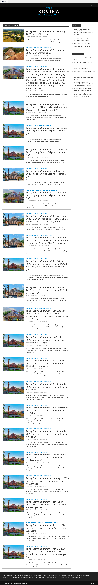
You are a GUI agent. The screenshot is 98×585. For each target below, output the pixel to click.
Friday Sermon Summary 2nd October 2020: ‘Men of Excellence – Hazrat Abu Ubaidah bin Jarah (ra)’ (45, 363)
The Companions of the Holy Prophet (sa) (39, 29)
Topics (10, 20)
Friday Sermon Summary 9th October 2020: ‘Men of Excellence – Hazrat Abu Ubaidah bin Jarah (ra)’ (45, 340)
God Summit (39, 20)
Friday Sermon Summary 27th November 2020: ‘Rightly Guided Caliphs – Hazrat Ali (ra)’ (46, 195)
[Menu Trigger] (1, 1)
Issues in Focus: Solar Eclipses (82, 43)
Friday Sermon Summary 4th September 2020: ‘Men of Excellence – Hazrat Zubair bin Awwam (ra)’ (46, 457)
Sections (58, 20)
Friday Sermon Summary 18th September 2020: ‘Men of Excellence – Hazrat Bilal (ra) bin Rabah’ (47, 410)
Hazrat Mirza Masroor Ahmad (23, 20)
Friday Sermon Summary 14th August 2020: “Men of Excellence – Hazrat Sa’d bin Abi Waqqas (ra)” (47, 504)
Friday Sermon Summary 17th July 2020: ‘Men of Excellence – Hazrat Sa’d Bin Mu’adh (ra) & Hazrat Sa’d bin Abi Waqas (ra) (46, 552)
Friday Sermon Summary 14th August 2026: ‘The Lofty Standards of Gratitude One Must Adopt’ (84, 38)
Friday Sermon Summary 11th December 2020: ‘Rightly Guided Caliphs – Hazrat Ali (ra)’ (46, 152)
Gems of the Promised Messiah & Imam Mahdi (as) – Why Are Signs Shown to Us (83, 83)
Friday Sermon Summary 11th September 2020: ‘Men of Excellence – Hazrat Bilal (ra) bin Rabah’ (47, 434)
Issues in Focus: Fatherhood (82, 46)
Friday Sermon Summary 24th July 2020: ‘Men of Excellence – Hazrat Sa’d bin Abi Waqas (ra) (46, 528)
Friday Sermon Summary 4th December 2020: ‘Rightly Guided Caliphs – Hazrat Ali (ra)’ (46, 174)
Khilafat (29, 190)
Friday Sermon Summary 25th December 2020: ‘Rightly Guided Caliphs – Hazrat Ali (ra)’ (46, 130)
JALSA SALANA (49, 20)
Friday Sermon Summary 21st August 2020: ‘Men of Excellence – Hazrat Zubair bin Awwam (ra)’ (47, 481)
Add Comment (44, 36)
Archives (77, 20)
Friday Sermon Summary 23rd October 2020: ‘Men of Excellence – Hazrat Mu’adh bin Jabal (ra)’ (47, 290)
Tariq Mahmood (78, 57)
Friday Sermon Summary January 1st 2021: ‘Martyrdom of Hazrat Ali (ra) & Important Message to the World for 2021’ (47, 107)
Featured (29, 102)
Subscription (91, 5)
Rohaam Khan (78, 62)
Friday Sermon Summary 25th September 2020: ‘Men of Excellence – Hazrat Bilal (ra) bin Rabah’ (47, 387)
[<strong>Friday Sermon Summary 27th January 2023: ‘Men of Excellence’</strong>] (13, 53)
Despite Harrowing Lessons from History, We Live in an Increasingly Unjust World (84, 94)
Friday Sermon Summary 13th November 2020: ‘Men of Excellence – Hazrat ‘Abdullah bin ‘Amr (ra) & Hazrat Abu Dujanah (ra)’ (47, 240)
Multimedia (67, 20)
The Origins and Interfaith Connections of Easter (84, 77)
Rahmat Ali (77, 82)
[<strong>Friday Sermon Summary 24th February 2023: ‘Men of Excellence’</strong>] (13, 34)
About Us (86, 20)
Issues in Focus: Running (81, 49)
